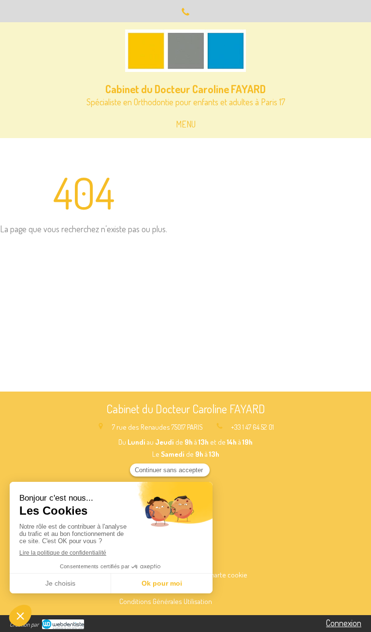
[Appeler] (185, 11)
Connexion (343, 623)
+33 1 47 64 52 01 (252, 427)
